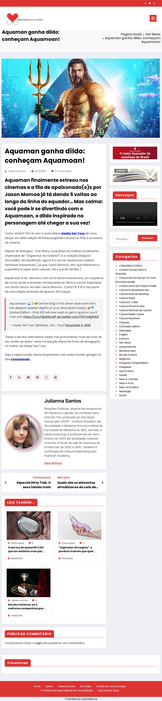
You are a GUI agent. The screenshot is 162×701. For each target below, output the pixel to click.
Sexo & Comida (128, 379)
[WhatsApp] (46, 377)
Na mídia (85, 686)
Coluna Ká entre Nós (131, 306)
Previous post (42, 477)
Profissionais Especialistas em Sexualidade (67, 690)
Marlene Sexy (127, 351)
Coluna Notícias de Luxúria (135, 310)
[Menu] (153, 18)
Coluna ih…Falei (128, 302)
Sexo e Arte (126, 383)
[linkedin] (19, 377)
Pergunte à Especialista (133, 363)
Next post (63, 477)
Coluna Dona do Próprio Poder (138, 286)
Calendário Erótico (130, 265)
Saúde (123, 375)
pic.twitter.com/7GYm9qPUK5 (78, 317)
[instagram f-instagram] (154, 3)
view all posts (53, 463)
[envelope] (28, 377)
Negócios (125, 359)
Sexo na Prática (128, 387)
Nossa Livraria (66, 686)
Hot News (125, 342)
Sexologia (125, 391)
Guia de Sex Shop (108, 690)
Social (122, 395)
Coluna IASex (127, 298)
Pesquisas (125, 367)
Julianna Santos (17, 171)
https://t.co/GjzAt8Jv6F (39, 317)
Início (37, 686)
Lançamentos (127, 347)
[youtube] (150, 3)
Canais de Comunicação (111, 686)
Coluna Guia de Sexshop (134, 294)
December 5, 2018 (77, 325)
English (123, 334)
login (38, 643)
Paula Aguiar (17, 543)
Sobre (49, 686)
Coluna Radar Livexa (131, 314)
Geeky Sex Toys (73, 233)
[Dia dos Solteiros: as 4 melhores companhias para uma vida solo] (28, 582)
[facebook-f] (145, 3)
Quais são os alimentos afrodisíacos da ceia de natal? (76, 484)
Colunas (124, 322)
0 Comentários (63, 171)
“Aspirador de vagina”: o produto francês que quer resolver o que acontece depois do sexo (76, 549)
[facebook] (11, 377)
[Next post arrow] (102, 482)
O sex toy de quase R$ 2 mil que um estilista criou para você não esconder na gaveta (26, 549)
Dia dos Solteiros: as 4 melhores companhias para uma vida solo (26, 606)
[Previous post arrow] (6, 482)
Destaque (125, 330)
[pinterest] (37, 377)
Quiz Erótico (126, 371)
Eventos (124, 338)
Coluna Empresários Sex (134, 290)
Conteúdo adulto (129, 326)
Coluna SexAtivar (129, 318)
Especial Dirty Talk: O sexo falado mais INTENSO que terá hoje (33, 484)
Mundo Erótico (128, 355)
